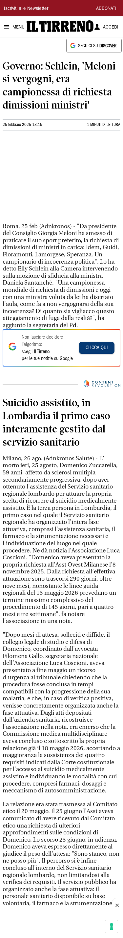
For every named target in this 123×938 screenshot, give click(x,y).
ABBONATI (106, 9)
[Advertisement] (52, 179)
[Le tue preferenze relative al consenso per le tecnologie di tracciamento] (111, 926)
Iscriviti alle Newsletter (26, 9)
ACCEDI (110, 27)
